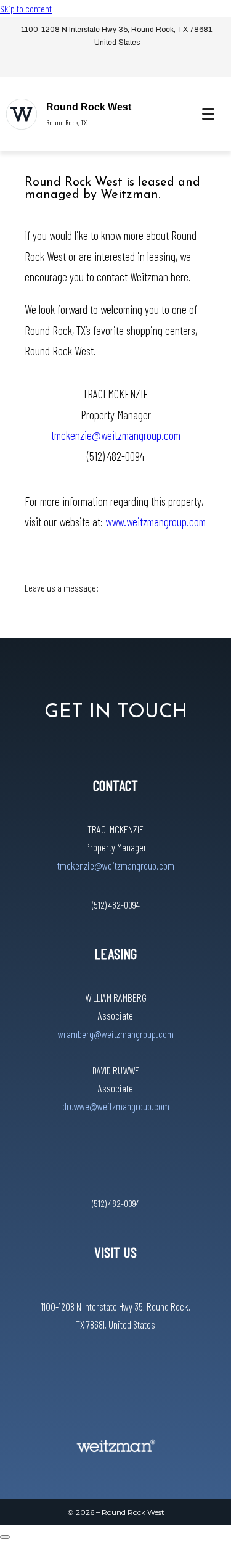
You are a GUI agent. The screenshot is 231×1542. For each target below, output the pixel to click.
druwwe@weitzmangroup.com (115, 1106)
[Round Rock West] (21, 114)
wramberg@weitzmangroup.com (116, 1034)
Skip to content (26, 8)
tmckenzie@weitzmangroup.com (115, 435)
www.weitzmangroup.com (155, 521)
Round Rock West (88, 107)
